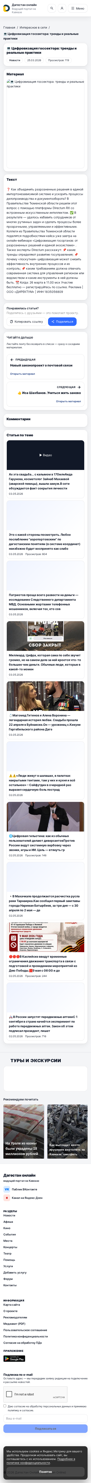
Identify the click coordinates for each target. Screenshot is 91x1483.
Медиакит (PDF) (14, 1323)
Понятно (45, 1471)
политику (13, 1410)
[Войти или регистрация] (62, 8)
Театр (7, 1253)
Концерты (10, 1247)
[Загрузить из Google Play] (14, 1358)
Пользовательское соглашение (25, 1330)
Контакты (10, 1285)
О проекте (10, 1311)
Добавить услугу (14, 1272)
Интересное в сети (33, 27)
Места (7, 1240)
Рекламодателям (15, 1317)
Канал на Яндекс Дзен (24, 1197)
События (9, 1234)
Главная (9, 27)
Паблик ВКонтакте (21, 1189)
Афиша (8, 1221)
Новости (9, 1215)
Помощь (9, 1259)
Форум (8, 1279)
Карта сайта (11, 1304)
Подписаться (45, 1428)
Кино (6, 1228)
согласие (27, 1410)
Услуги (8, 1266)
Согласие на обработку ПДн (22, 1342)
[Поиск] (52, 8)
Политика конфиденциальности (25, 1336)
